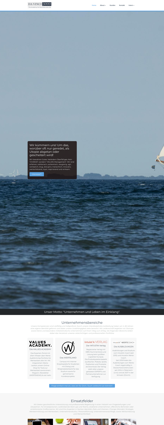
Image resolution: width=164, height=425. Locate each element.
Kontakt (122, 5)
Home (94, 5)
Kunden (112, 5)
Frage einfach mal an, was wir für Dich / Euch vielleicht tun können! (82, 386)
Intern (131, 5)
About (102, 5)
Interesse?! (37, 174)
